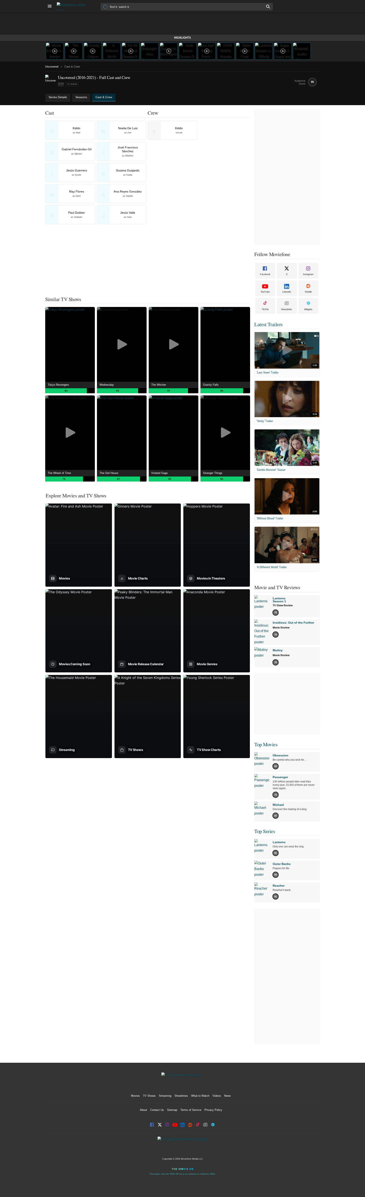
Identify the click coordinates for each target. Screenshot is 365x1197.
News (227, 1095)
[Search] (268, 6)
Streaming (165, 1095)
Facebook (265, 274)
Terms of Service (190, 1110)
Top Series (264, 831)
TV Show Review (283, 605)
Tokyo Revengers (58, 384)
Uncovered (51, 66)
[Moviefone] (73, 6)
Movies (135, 1095)
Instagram (308, 274)
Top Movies (265, 744)
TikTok (265, 309)
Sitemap (172, 1110)
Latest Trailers (268, 324)
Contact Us (157, 1110)
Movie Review (281, 627)
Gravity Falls (211, 384)
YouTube (265, 291)
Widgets (308, 309)
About (143, 1110)
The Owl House (108, 473)
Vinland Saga (159, 473)
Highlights (182, 37)
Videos (216, 1095)
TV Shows (149, 1095)
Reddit (308, 291)
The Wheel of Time (59, 473)
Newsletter (286, 309)
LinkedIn (286, 291)
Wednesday (106, 384)
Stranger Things (212, 473)
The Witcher (158, 384)
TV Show (72, 84)
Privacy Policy (213, 1110)
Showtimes (181, 1095)
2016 (61, 83)
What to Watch (200, 1095)
